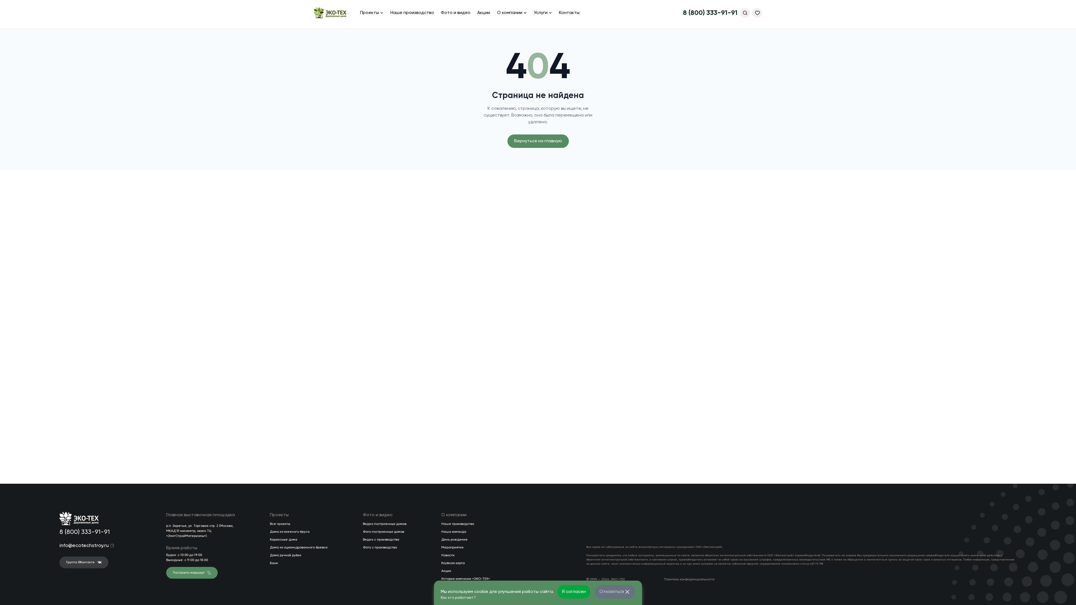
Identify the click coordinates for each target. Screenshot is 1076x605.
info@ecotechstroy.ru (80, 545)
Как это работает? (458, 598)
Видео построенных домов (384, 524)
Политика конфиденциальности (689, 579)
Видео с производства (381, 539)
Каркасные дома (283, 539)
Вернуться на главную (538, 141)
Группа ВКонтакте (80, 562)
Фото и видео (455, 13)
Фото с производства (380, 547)
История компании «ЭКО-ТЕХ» (465, 579)
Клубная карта (453, 563)
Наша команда (453, 532)
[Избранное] (757, 13)
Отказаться (611, 592)
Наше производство (412, 13)
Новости (447, 555)
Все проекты (280, 524)
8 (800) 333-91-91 (710, 13)
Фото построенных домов (383, 532)
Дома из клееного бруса (290, 532)
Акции (483, 13)
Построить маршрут (189, 572)
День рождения (454, 539)
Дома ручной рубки (285, 555)
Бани (274, 563)
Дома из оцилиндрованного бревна (299, 547)
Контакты (569, 13)
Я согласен (574, 592)
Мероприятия (452, 547)
